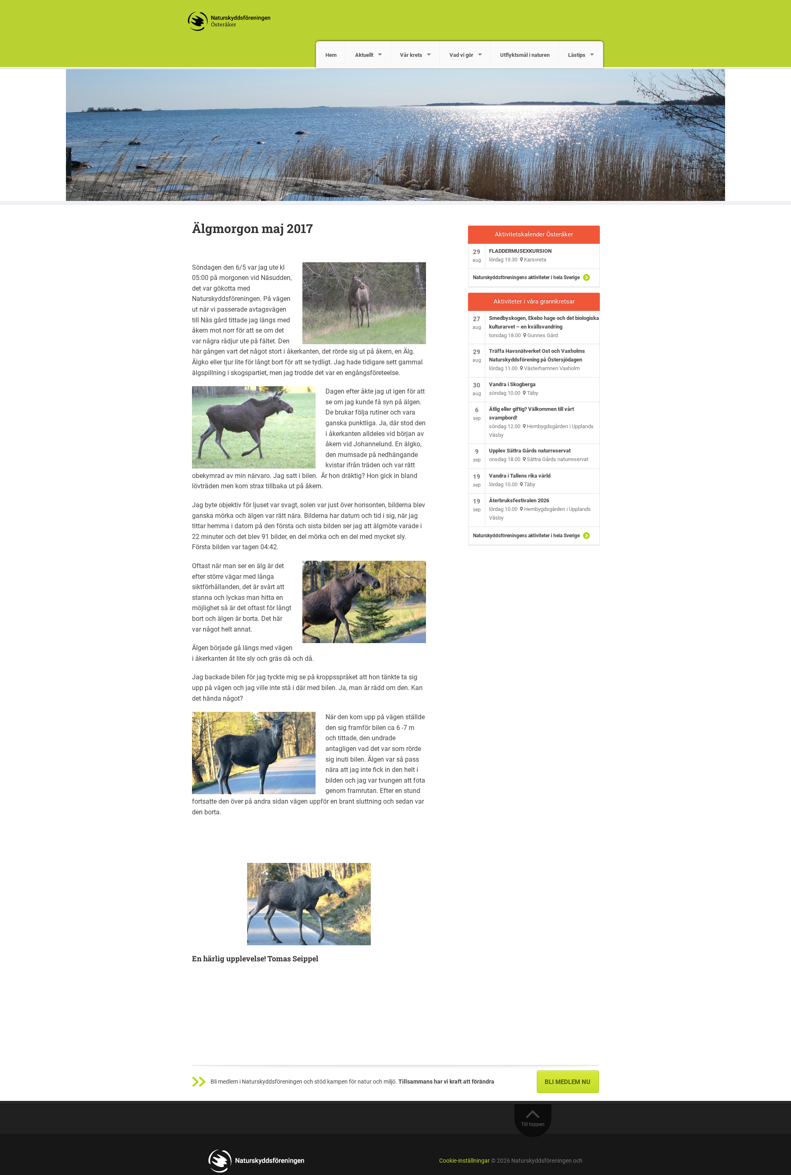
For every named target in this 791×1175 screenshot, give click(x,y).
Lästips (576, 55)
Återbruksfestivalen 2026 (519, 500)
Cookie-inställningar (464, 1160)
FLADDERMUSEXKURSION (520, 251)
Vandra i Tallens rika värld (519, 476)
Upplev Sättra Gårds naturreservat (530, 451)
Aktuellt (364, 55)
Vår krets (411, 55)
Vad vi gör (461, 55)
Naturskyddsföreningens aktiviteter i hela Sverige (526, 277)
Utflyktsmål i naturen (525, 55)
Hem (331, 55)
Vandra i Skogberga (512, 384)
